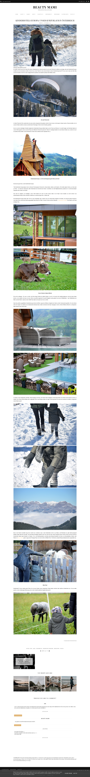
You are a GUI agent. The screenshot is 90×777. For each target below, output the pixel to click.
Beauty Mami (45, 718)
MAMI (28, 14)
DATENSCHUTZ (65, 14)
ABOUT (22, 14)
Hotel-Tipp (29, 648)
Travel (62, 648)
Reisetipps (56, 648)
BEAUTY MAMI (45, 7)
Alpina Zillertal (20, 537)
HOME (16, 14)
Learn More (68, 773)
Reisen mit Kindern (48, 648)
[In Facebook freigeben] (40, 651)
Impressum (56, 14)
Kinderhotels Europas (62, 200)
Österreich (39, 648)
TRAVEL (72, 14)
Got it (75, 773)
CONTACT (19, 769)
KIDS (33, 14)
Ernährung (48, 14)
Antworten (45, 711)
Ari (45, 703)
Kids (34, 648)
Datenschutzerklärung (69, 759)
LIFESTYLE (40, 14)
